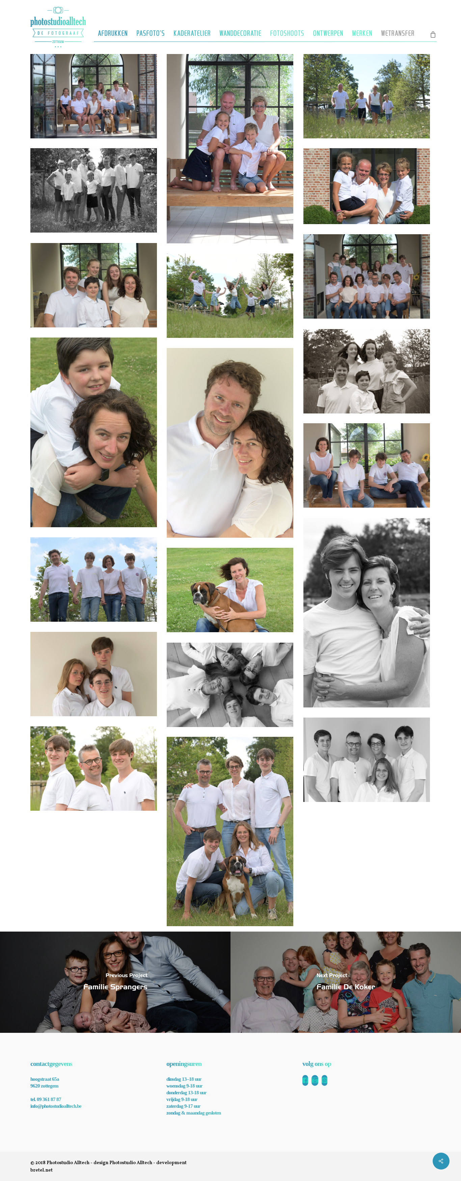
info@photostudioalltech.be (55, 1106)
